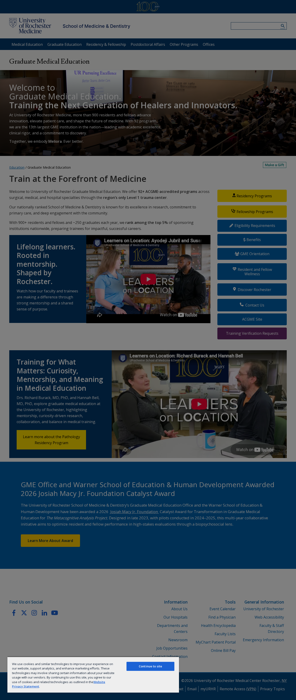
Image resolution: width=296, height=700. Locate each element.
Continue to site (150, 666)
